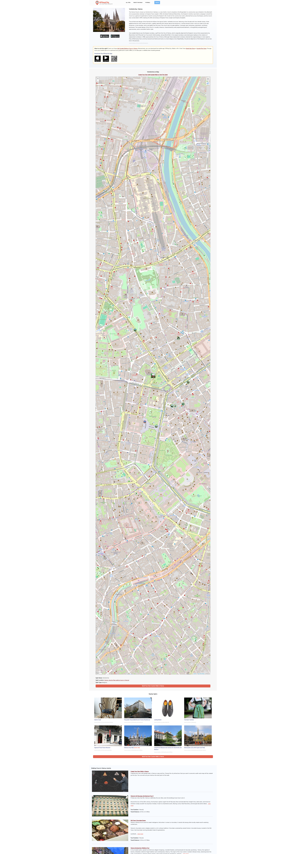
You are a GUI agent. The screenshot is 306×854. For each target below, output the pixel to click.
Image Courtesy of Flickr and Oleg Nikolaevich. (138, 43)
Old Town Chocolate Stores (138, 849)
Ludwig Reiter (157, 720)
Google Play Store (201, 49)
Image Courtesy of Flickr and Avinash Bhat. (103, 750)
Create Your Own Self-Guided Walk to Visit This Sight (153, 75)
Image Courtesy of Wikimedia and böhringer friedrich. (195, 750)
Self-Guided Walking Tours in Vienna (127, 49)
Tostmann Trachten (189, 720)
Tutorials (147, 2)
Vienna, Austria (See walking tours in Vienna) (116, 680)
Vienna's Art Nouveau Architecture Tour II (142, 825)
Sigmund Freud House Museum (102, 748)
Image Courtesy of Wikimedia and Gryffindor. (133, 750)
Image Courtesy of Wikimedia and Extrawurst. (133, 722)
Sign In (157, 2)
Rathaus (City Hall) (129, 748)
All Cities (128, 2)
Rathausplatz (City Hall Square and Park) (194, 748)
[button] (153, 376)
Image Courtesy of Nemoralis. (190, 722)
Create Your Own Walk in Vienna (140, 800)
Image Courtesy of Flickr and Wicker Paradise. (103, 722)
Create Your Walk (137, 2)
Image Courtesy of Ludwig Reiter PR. (161, 722)
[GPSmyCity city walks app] (104, 3)
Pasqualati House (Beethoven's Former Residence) (137, 720)
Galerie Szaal (97, 720)
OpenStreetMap (201, 673)
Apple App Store (190, 49)
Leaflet (194, 673)
